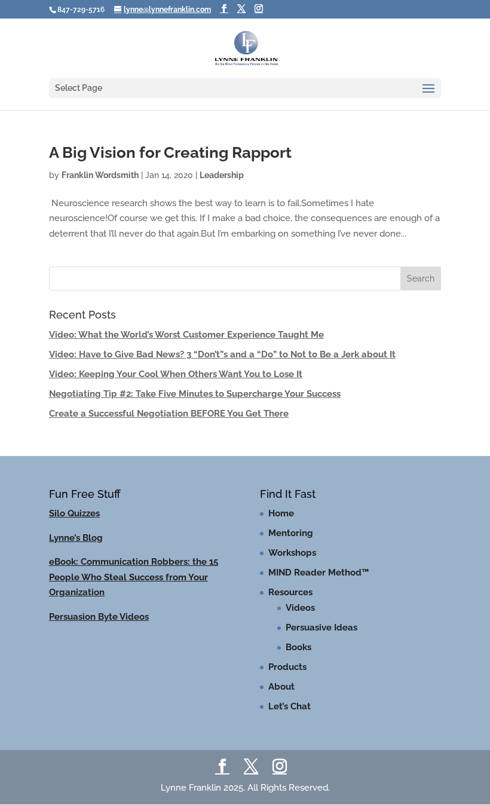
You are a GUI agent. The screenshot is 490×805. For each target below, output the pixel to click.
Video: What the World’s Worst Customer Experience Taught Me (186, 334)
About (281, 686)
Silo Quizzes (74, 513)
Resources (290, 592)
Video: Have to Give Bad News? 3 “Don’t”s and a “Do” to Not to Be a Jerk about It (222, 354)
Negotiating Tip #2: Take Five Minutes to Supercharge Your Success (195, 393)
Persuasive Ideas (321, 627)
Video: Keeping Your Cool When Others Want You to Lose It (175, 374)
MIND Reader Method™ (318, 572)
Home (281, 513)
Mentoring (290, 533)
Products (287, 667)
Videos (300, 607)
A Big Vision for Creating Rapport (170, 152)
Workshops (292, 552)
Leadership (222, 175)
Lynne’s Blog (76, 537)
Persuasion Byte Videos (99, 616)
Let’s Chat (289, 706)
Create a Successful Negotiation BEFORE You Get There (169, 413)
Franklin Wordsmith (100, 175)
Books (298, 647)
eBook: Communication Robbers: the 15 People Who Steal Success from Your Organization (133, 577)
